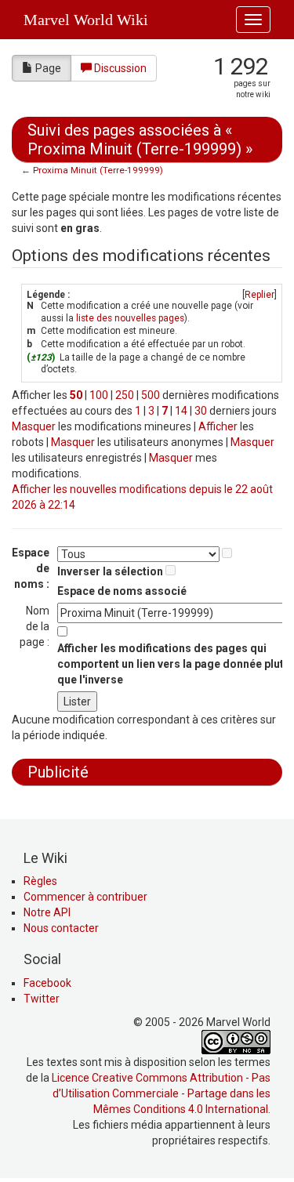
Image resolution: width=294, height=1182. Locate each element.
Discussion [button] (120, 68)
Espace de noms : (30, 568)
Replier (259, 294)
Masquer (34, 426)
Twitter (42, 998)
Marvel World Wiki (86, 19)
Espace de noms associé (122, 591)
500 (150, 395)
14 (181, 410)
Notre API (47, 912)
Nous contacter (61, 928)
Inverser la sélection (110, 571)
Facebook (47, 983)
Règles (40, 881)
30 (200, 410)
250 (124, 395)
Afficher (218, 426)
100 (98, 395)
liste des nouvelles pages (130, 318)
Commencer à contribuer (85, 896)
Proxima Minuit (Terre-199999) (98, 170)
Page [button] (48, 68)
